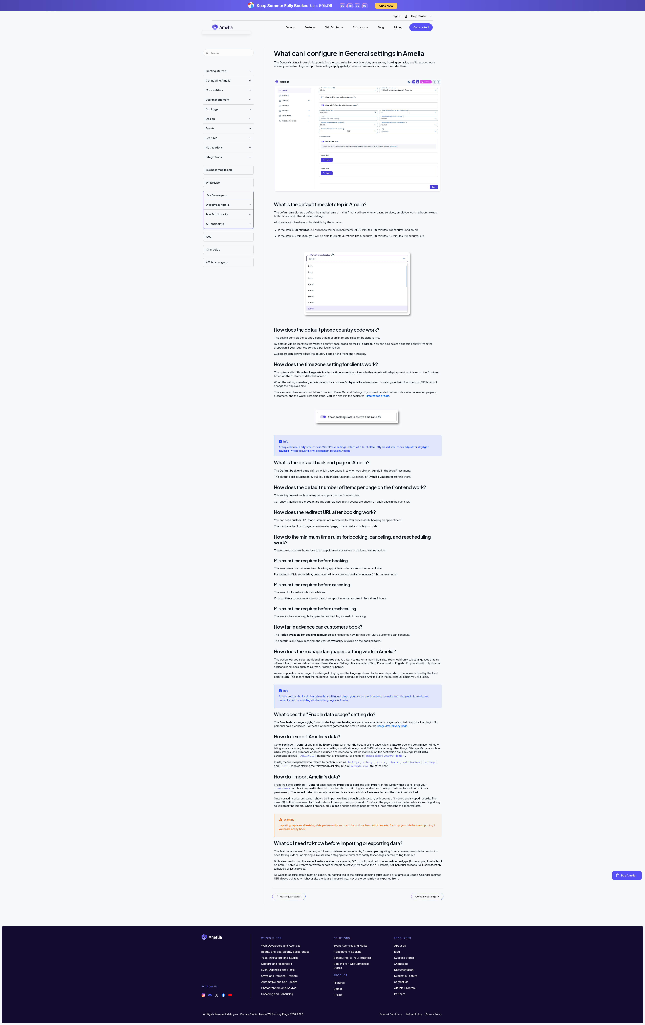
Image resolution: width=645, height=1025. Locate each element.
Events (210, 128)
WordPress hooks (217, 204)
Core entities (214, 90)
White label (213, 182)
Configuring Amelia (218, 80)
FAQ (208, 236)
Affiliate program (217, 262)
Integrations (214, 157)
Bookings (212, 109)
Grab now (386, 5)
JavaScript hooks (217, 214)
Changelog (213, 249)
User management (217, 99)
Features (211, 138)
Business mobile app (219, 170)
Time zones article (377, 396)
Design (210, 118)
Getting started (216, 71)
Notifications (214, 147)
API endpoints (215, 224)
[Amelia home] (222, 27)
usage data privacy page (392, 726)
